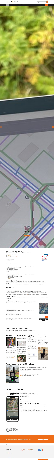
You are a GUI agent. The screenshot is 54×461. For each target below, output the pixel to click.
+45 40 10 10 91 (8, 452)
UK (46, 0)
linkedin (40, 450)
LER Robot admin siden (30, 450)
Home (7, 4)
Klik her (21, 375)
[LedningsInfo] (11, 341)
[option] (27, 233)
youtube (42, 450)
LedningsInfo (9, 255)
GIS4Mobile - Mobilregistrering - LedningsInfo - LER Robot (12, 2)
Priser (18, 4)
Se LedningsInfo (27, 235)
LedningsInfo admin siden (23, 450)
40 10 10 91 (18, 439)
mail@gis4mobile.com (25, 439)
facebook (39, 450)
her (27, 294)
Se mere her (41, 344)
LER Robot (9, 278)
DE (47, 0)
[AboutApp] (21, 358)
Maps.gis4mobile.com (30, 449)
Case (10, 4)
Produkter (14, 4)
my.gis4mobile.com (23, 449)
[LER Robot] (32, 354)
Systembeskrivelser (22, 4)
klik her (16, 256)
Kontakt (46, 4)
